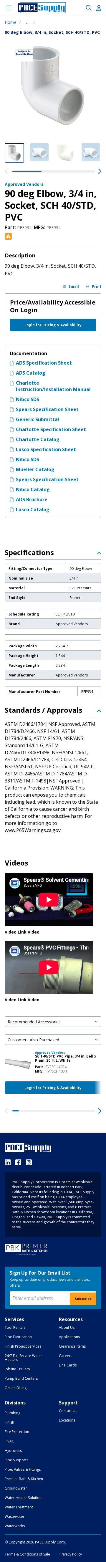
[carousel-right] (99, 171)
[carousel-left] (6, 171)
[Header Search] (89, 8)
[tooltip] (27, 22)
